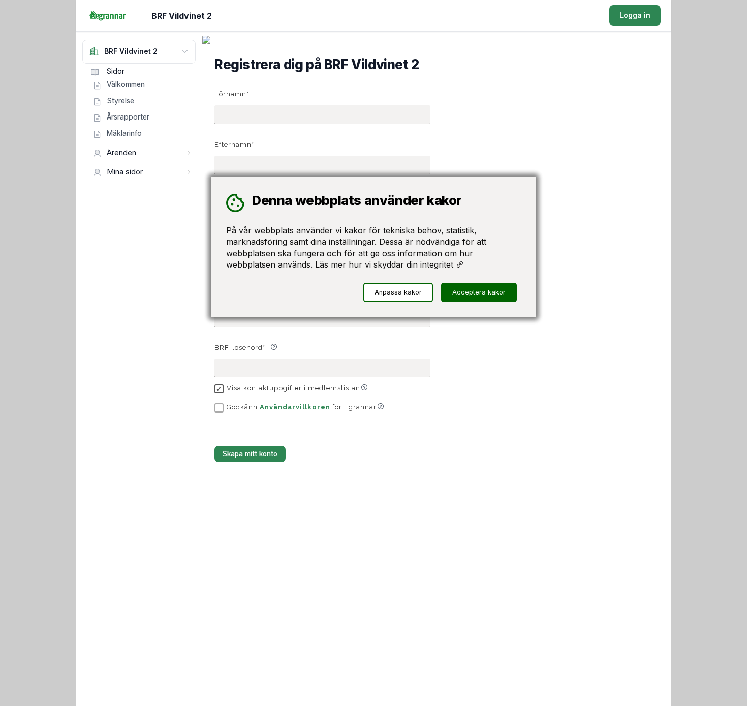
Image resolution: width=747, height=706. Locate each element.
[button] (274, 347)
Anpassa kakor (398, 292)
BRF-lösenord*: (240, 347)
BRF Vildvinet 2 (181, 16)
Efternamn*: (235, 145)
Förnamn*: (232, 94)
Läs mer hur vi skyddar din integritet (385, 264)
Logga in (634, 15)
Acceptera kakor (479, 292)
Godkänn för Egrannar (302, 407)
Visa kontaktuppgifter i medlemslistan (293, 388)
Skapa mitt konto (250, 454)
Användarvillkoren (295, 407)
